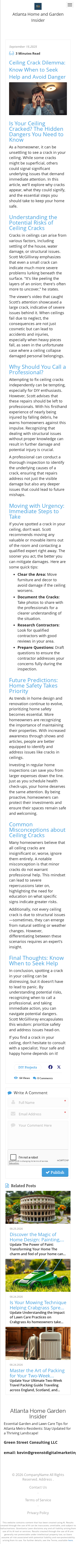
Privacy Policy (38, 1513)
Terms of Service (38, 1500)
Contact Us (38, 1487)
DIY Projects (27, 1067)
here (70, 1540)
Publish (57, 1172)
